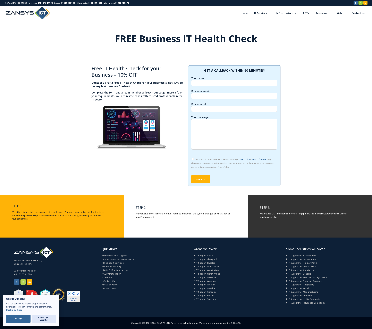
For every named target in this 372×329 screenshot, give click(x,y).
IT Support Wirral (204, 255)
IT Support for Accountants (302, 255)
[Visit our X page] (360, 3)
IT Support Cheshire (206, 277)
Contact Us (109, 280)
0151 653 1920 (24, 274)
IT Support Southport (207, 299)
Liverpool (40, 3)
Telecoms (108, 277)
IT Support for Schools (299, 273)
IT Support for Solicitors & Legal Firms (307, 277)
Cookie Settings (14, 310)
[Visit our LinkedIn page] (365, 3)
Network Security (112, 266)
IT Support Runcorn (206, 291)
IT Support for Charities (300, 295)
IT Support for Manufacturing (303, 291)
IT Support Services (113, 262)
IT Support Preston (205, 284)
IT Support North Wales (208, 273)
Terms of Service (259, 159)
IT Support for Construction (302, 266)
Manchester (89, 3)
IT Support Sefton (205, 295)
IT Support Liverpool (206, 259)
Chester (64, 3)
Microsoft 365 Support (115, 255)
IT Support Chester (205, 262)
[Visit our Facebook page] (356, 3)
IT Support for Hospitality (301, 284)
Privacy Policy (244, 159)
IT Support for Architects (301, 270)
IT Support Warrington (207, 270)
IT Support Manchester (208, 266)
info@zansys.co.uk (26, 270)
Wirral (16, 3)
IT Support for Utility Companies (304, 299)
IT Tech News (110, 288)
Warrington (116, 3)
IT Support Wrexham (206, 280)
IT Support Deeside (205, 288)
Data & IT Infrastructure (115, 270)
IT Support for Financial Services (305, 280)
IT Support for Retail (298, 288)
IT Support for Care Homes (302, 259)
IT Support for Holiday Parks (302, 262)
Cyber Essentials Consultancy (118, 259)
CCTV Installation (112, 273)
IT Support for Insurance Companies (307, 302)
